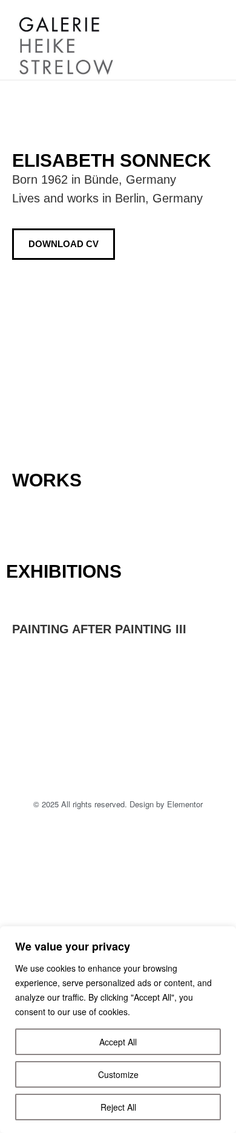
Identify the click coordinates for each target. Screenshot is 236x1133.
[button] (204, 40)
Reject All (118, 1107)
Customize (118, 1074)
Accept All (118, 1042)
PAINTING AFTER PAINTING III (99, 629)
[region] (118, 1029)
